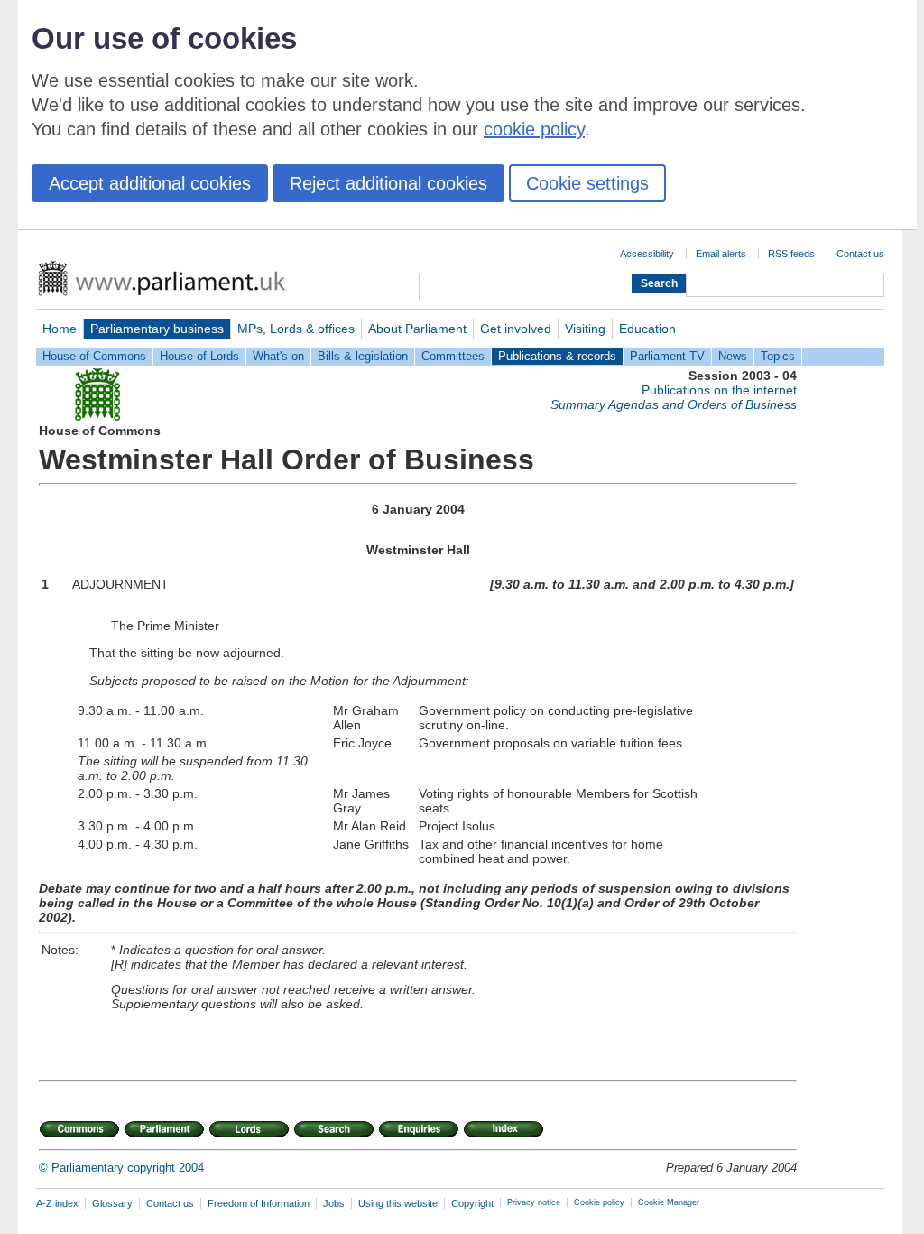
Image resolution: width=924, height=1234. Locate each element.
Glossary (112, 1203)
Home (59, 328)
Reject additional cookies (388, 183)
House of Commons (94, 356)
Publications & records (557, 356)
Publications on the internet (719, 390)
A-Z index (57, 1203)
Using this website (398, 1203)
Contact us (860, 253)
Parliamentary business (157, 328)
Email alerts (721, 253)
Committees (453, 356)
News (732, 356)
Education (647, 328)
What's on (278, 356)
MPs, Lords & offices (296, 328)
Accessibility (647, 253)
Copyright (472, 1203)
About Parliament (417, 328)
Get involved (515, 328)
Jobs (334, 1203)
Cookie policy (599, 1202)
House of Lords (199, 356)
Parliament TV (667, 356)
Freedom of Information (259, 1203)
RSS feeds (791, 253)
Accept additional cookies (150, 183)
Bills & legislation (363, 356)
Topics (778, 356)
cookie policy (534, 129)
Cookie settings (587, 183)
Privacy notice (533, 1202)
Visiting (585, 328)
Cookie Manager (668, 1202)
